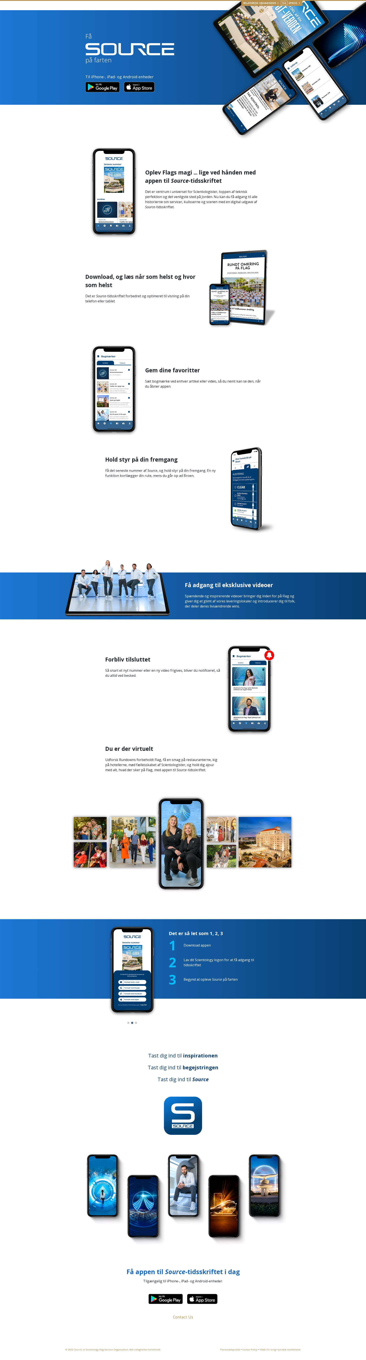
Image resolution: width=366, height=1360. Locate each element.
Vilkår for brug (268, 1349)
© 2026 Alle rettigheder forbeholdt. (113, 1349)
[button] (128, 1023)
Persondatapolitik (230, 1349)
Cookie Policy (250, 1349)
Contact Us (183, 1317)
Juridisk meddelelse (289, 1349)
